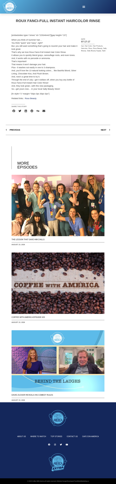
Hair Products (98, 46)
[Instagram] (55, 445)
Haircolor (84, 48)
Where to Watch (38, 436)
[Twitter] (61, 445)
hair (82, 46)
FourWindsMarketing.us (81, 481)
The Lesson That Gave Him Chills (28, 239)
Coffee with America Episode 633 (28, 317)
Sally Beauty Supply (94, 51)
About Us (21, 436)
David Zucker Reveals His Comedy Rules (32, 395)
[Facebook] (49, 445)
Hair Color (88, 46)
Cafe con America (90, 436)
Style (104, 51)
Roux (90, 48)
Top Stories (56, 436)
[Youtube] (67, 445)
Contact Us (72, 436)
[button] (84, 7)
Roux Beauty (30, 98)
